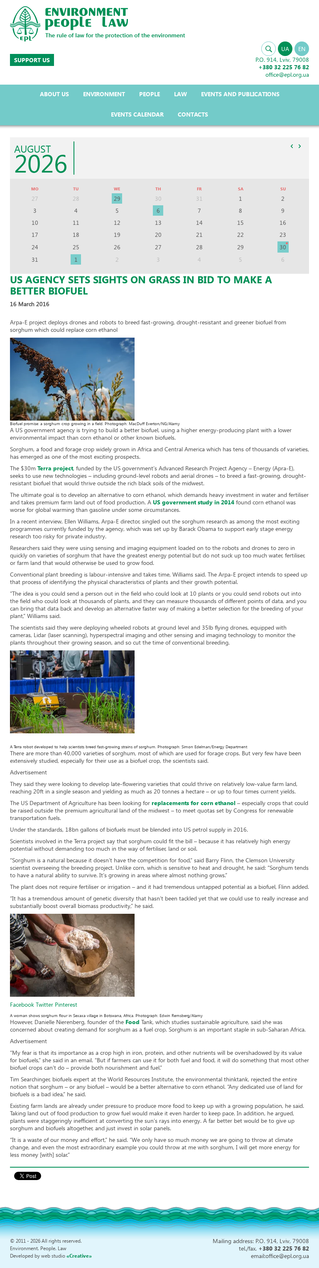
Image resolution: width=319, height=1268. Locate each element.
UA (285, 49)
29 (117, 198)
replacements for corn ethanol (194, 803)
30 (283, 247)
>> (299, 146)
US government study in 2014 (194, 502)
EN (301, 49)
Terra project (55, 468)
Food (132, 1022)
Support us (32, 60)
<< (291, 146)
